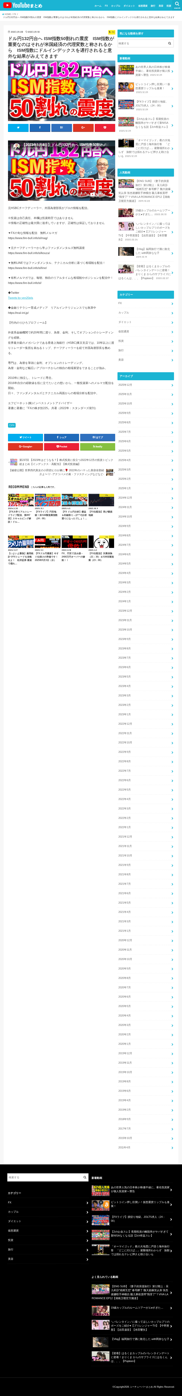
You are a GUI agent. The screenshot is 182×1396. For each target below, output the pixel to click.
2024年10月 (125, 516)
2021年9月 (124, 865)
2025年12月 (125, 384)
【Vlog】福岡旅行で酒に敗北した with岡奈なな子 (152, 253)
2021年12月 (125, 836)
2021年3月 (124, 921)
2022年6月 (124, 780)
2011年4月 (124, 1147)
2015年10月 (125, 1138)
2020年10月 (125, 959)
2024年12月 (125, 497)
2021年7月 (124, 883)
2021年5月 (124, 902)
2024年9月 (124, 526)
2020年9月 (124, 968)
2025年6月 (124, 441)
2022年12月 (125, 723)
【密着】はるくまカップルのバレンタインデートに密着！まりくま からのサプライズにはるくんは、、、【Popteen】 (144, 272)
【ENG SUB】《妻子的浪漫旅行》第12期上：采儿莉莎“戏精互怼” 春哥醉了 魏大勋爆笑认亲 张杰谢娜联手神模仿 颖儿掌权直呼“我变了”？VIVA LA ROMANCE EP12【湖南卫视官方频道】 (144, 191)
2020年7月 (124, 987)
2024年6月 (124, 554)
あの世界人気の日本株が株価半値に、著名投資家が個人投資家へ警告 (152, 71)
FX (106, 5)
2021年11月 (125, 846)
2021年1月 (124, 930)
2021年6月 (124, 893)
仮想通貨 (143, 5)
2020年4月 (124, 1015)
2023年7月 (124, 657)
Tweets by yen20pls (20, 297)
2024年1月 (124, 601)
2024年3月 (124, 582)
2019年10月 (125, 1072)
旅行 (153, 5)
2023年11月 (125, 620)
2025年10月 (125, 403)
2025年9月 (124, 413)
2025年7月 (124, 431)
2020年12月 (125, 940)
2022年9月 (124, 752)
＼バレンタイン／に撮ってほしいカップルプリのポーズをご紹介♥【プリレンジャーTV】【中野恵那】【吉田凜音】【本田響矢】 (144, 231)
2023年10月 (125, 629)
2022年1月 (124, 827)
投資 (169, 5)
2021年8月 (124, 874)
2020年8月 (124, 978)
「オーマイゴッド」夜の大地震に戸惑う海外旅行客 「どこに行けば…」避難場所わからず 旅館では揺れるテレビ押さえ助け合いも (144, 148)
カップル (115, 5)
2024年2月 (124, 591)
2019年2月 (124, 1109)
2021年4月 (124, 912)
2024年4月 (124, 573)
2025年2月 (124, 478)
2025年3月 (124, 469)
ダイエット (129, 5)
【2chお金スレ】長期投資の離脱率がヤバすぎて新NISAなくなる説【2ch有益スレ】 (144, 124)
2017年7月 (124, 1128)
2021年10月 (125, 855)
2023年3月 (124, 695)
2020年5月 (124, 1006)
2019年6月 (124, 1090)
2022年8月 (124, 761)
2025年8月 (124, 422)
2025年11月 (125, 394)
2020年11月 (125, 949)
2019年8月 (124, 1081)
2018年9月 (124, 1119)
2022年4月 (124, 799)
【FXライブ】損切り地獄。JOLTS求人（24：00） (151, 105)
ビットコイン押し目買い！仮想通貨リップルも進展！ (152, 88)
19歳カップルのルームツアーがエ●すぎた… (152, 212)
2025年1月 (124, 488)
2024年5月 (124, 563)
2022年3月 (124, 808)
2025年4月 (124, 460)
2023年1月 (124, 714)
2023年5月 (124, 676)
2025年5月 (124, 450)
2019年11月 (125, 1062)
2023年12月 (125, 610)
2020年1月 (124, 1043)
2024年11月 (125, 507)
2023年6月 (124, 667)
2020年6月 (124, 996)
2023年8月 (124, 648)
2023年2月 (124, 705)
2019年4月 (124, 1100)
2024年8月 (124, 535)
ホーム (98, 5)
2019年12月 (125, 1053)
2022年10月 (125, 742)
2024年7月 (124, 544)
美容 (161, 5)
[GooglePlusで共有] (83, 127)
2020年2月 (124, 1034)
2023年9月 (124, 639)
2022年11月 (125, 733)
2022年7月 (124, 770)
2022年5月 (124, 789)
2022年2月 (124, 818)
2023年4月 (124, 686)
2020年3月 (124, 1025)
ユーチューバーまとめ (141, 1386)
